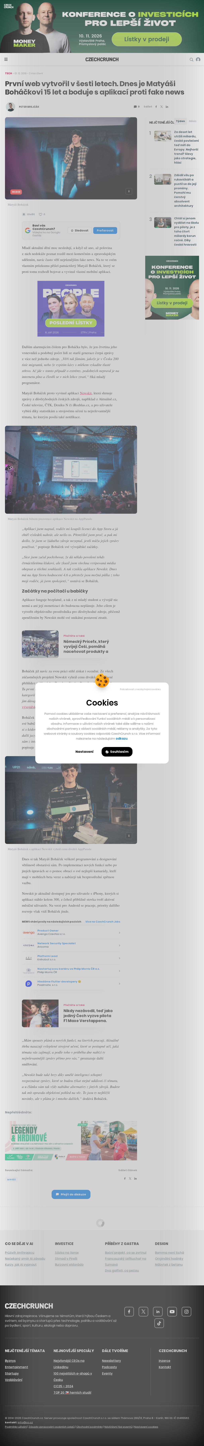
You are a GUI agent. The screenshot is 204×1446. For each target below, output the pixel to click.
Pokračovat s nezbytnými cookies (140, 689)
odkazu (122, 738)
